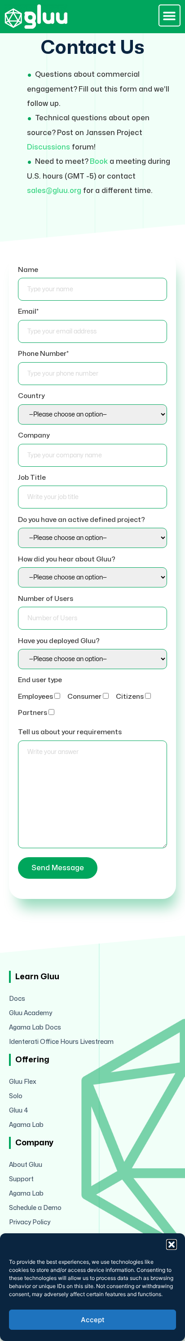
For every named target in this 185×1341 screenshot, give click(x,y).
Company (33, 435)
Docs (17, 999)
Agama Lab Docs (35, 1027)
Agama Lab (26, 1125)
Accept (93, 1319)
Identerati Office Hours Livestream (61, 1042)
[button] (171, 1244)
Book (99, 161)
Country (31, 396)
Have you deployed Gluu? (59, 641)
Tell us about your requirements (70, 732)
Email (28, 311)
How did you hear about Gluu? (66, 559)
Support (21, 1179)
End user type (40, 680)
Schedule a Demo (35, 1208)
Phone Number (43, 354)
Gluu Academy (30, 1013)
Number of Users (45, 599)
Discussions (48, 147)
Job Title (32, 477)
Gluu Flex (22, 1082)
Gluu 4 (18, 1110)
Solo (15, 1096)
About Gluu (25, 1165)
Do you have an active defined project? (81, 520)
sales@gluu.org (54, 190)
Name (28, 270)
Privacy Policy (29, 1222)
